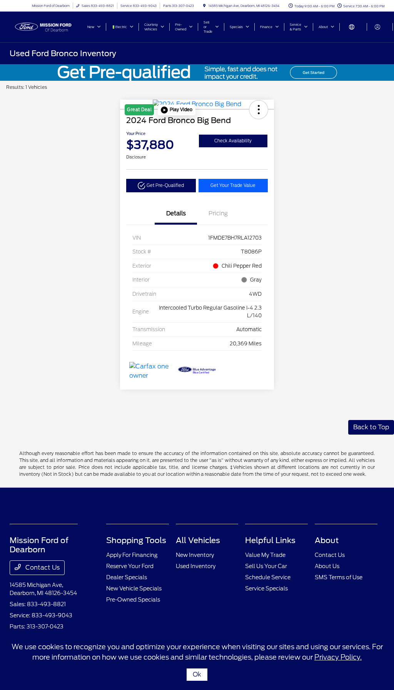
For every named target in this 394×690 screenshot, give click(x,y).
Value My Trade (265, 555)
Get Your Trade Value (232, 185)
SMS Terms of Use (338, 577)
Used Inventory (195, 566)
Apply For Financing (131, 555)
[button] (176, 110)
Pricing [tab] (218, 213)
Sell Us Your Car (266, 566)
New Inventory (195, 555)
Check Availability (233, 140)
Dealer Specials (126, 577)
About (327, 540)
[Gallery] (197, 72)
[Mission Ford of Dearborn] (44, 26)
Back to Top (371, 427)
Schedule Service (267, 577)
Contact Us (42, 567)
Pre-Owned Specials (133, 600)
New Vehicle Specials (134, 588)
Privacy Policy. (338, 657)
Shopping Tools (136, 540)
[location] (204, 6)
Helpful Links (270, 540)
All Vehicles (198, 540)
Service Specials (266, 588)
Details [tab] (176, 213)
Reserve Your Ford (130, 566)
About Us (327, 566)
